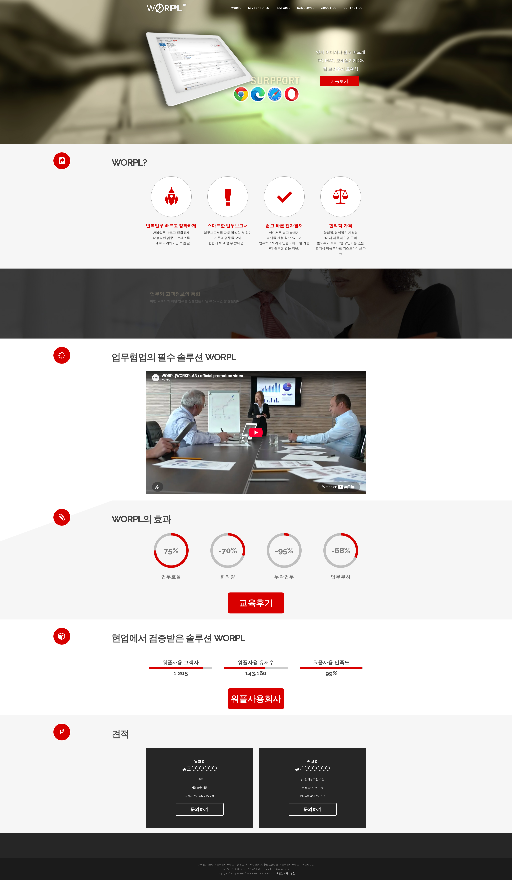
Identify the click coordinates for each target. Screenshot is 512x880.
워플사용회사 (256, 699)
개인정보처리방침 (285, 873)
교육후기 (256, 603)
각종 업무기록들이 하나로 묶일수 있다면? (179, 301)
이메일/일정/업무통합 (175, 294)
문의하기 (199, 809)
